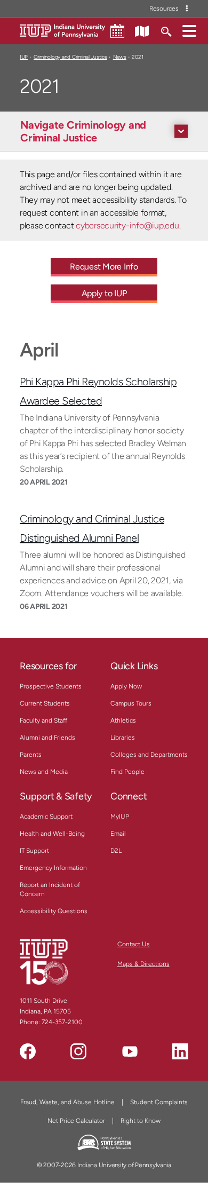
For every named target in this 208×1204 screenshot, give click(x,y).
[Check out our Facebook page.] (28, 1051)
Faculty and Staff (43, 720)
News (119, 56)
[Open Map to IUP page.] (142, 30)
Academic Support (46, 816)
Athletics (123, 720)
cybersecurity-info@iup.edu (127, 225)
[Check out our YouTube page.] (130, 1051)
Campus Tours (130, 703)
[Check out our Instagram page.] (78, 1051)
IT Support (34, 850)
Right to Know (141, 1120)
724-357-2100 (62, 1022)
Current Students (45, 703)
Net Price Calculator (76, 1120)
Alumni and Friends (47, 737)
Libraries (122, 737)
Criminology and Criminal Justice (70, 56)
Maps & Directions (143, 964)
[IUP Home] (62, 30)
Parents (31, 754)
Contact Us (133, 944)
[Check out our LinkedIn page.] (180, 1051)
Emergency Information (53, 868)
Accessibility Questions (53, 911)
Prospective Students (51, 686)
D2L (116, 850)
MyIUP (119, 816)
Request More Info (104, 267)
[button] (189, 30)
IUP (24, 56)
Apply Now (126, 686)
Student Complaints (159, 1102)
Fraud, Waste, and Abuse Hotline (67, 1102)
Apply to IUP (104, 293)
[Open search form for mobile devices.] (165, 30)
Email (118, 833)
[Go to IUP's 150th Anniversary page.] (44, 961)
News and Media (44, 771)
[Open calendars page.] (117, 31)
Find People (127, 771)
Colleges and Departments (149, 754)
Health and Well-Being (52, 833)
